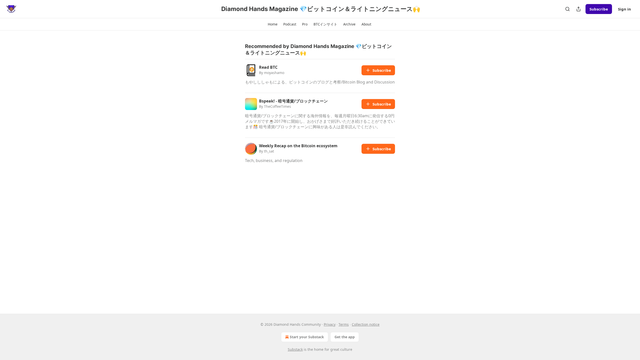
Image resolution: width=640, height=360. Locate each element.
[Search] (567, 9)
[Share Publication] (579, 9)
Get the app (344, 336)
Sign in (624, 9)
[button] (272, 24)
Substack (295, 349)
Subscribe (599, 9)
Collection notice (366, 324)
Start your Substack (307, 336)
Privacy (330, 324)
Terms (343, 324)
